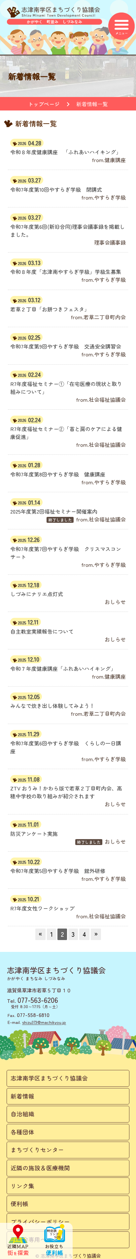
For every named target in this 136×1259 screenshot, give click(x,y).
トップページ (44, 104)
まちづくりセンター (37, 1150)
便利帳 (19, 1203)
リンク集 (22, 1186)
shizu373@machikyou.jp (44, 1022)
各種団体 (22, 1132)
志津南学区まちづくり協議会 (49, 1078)
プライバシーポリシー (40, 1222)
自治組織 (22, 1114)
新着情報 (22, 1096)
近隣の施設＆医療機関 (40, 1168)
